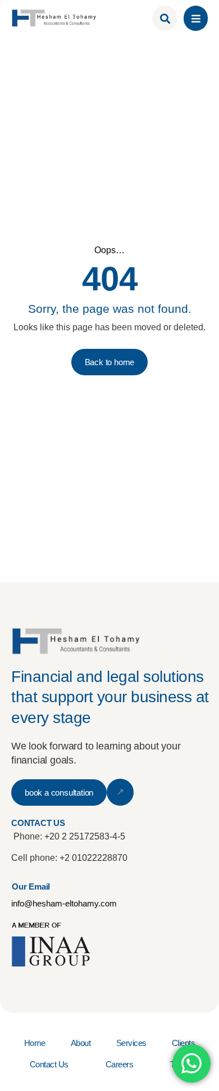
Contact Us (49, 1064)
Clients (183, 1043)
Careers (120, 1064)
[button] (196, 18)
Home (34, 1043)
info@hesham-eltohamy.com (64, 903)
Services (131, 1043)
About (81, 1043)
